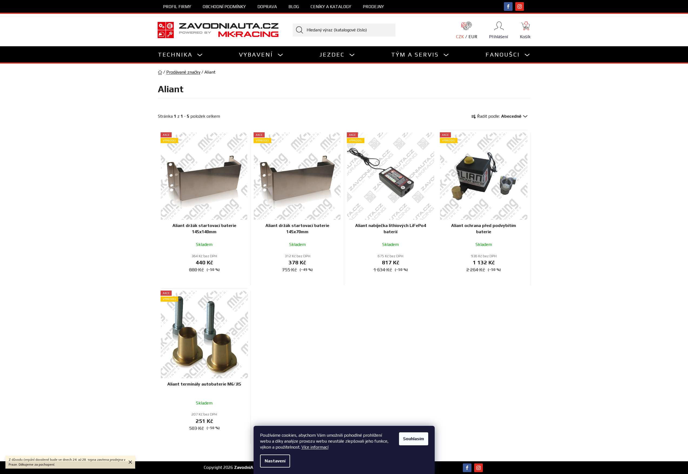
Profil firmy (177, 6)
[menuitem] (180, 54)
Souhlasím (413, 438)
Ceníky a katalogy (331, 6)
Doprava (267, 6)
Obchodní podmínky (224, 6)
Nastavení (275, 460)
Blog (293, 6)
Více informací (314, 447)
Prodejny (373, 6)
